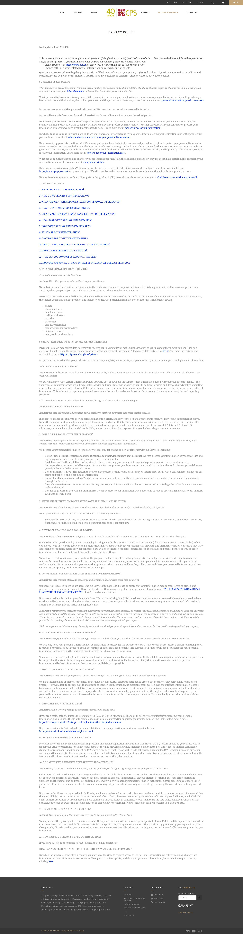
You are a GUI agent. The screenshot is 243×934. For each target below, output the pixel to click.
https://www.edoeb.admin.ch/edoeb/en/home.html (66, 731)
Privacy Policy (131, 904)
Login (200, 2)
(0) (237, 2)
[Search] (212, 2)
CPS (61, 12)
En (175, 2)
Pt (168, 2)
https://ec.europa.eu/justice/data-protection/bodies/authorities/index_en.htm (80, 722)
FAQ (125, 911)
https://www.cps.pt (76, 64)
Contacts (191, 12)
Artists (145, 12)
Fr (190, 2)
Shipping (128, 895)
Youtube (159, 898)
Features (77, 12)
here (50, 861)
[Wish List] (223, 2)
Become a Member (167, 12)
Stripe (166, 351)
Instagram (160, 902)
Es (183, 2)
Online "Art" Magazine (186, 906)
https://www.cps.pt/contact (53, 171)
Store (94, 12)
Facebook (159, 895)
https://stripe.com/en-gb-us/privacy (78, 354)
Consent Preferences (135, 908)
